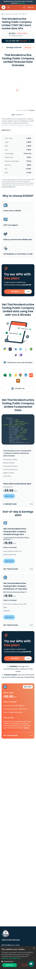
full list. (26, 728)
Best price (29, 47)
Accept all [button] (9, 965)
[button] (18, 958)
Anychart (31, 110)
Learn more (21, 3)
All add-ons (20, 388)
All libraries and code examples (19, 362)
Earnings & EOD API (14, 47)
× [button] (33, 948)
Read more (25, 956)
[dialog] (18, 957)
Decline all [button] (26, 965)
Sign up (30, 7)
